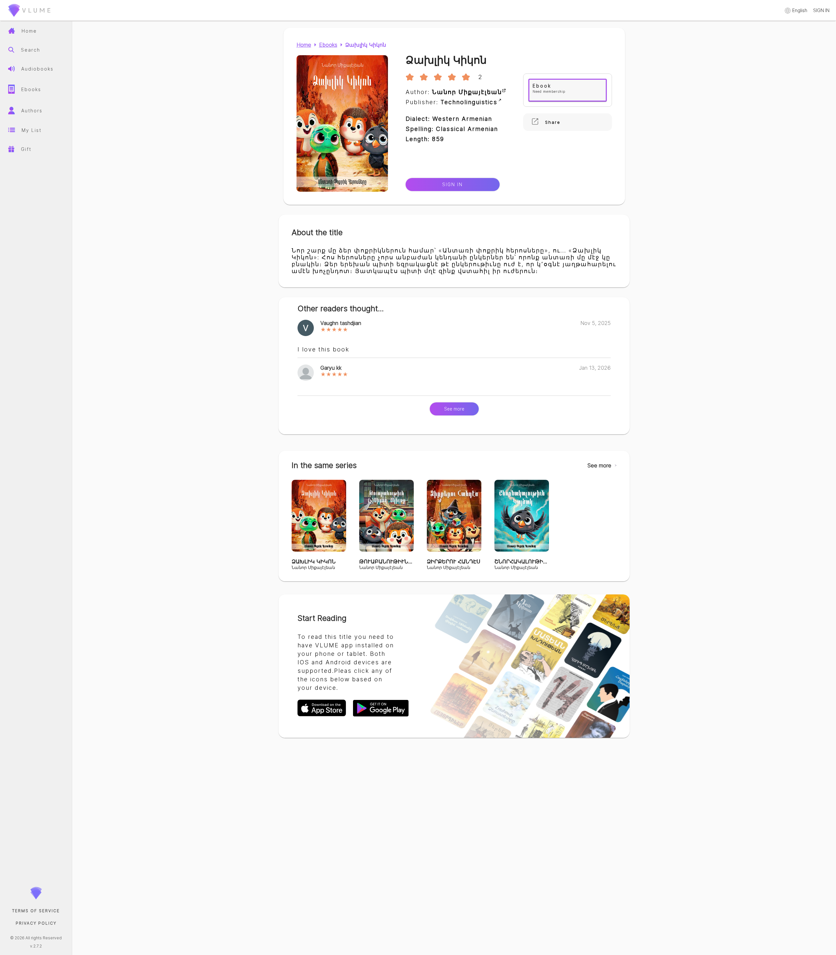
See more (454, 409)
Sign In (452, 184)
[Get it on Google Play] (381, 715)
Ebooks (328, 44)
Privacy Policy (36, 923)
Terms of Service (36, 910)
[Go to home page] (29, 18)
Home (304, 44)
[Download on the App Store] (325, 715)
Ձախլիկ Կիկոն (365, 44)
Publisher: (451, 102)
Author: (454, 92)
